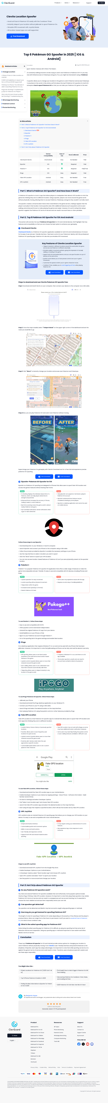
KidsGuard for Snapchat (37, 1044)
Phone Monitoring (59, 1029)
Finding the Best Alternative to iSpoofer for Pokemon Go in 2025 (36, 985)
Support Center (81, 1032)
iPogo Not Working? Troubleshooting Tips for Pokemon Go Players (12, 90)
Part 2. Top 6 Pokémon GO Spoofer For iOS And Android (38, 128)
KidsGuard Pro (34, 1027)
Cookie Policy (43, 1067)
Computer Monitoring (60, 1038)
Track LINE (56, 1041)
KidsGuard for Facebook (37, 1041)
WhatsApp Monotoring (60, 1035)
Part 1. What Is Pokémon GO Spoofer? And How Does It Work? (40, 125)
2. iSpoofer (27, 133)
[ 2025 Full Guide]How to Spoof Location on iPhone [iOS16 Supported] (13, 81)
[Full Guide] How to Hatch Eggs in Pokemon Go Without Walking (72, 971)
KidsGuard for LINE (35, 1056)
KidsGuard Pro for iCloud (37, 1032)
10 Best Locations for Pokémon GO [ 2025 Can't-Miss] (36, 971)
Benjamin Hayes (31, 996)
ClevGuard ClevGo (24, 232)
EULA (59, 1067)
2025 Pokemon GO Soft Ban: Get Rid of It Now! (71, 985)
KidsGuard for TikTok (36, 1047)
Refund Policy (52, 1067)
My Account (80, 1035)
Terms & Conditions (67, 1067)
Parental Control (58, 1032)
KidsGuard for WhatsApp (37, 1038)
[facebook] (78, 1044)
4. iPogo (26, 138)
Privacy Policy (34, 1067)
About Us (79, 1027)
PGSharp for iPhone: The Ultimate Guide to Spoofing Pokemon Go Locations (13, 87)
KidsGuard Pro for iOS (36, 1029)
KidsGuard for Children (37, 1035)
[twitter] (83, 1044)
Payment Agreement (80, 1067)
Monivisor (33, 1059)
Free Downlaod (55, 272)
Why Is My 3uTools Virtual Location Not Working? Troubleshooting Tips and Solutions (12, 96)
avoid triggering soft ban (68, 265)
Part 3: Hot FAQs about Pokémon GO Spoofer (35, 147)
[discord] (92, 1044)
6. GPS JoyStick (28, 144)
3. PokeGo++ (28, 136)
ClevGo (51, 946)
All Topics (56, 1027)
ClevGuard (34, 1062)
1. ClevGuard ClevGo (30, 130)
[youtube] (87, 1044)
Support (88, 3)
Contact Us (80, 1029)
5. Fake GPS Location (30, 141)
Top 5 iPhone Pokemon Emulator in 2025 (33, 978)
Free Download (19, 36)
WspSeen (33, 1050)
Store (102, 3)
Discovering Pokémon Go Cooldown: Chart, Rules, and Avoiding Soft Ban (72, 978)
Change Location (28, 65)
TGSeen (33, 1053)
